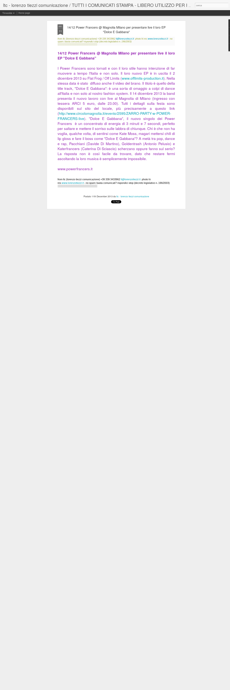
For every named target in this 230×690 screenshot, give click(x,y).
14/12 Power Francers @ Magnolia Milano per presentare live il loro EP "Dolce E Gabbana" (116, 29)
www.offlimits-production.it (143, 78)
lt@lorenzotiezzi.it (125, 38)
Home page (24, 12)
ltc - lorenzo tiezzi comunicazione (132, 196)
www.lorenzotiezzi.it (158, 38)
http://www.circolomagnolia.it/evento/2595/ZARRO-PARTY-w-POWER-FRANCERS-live (114, 116)
